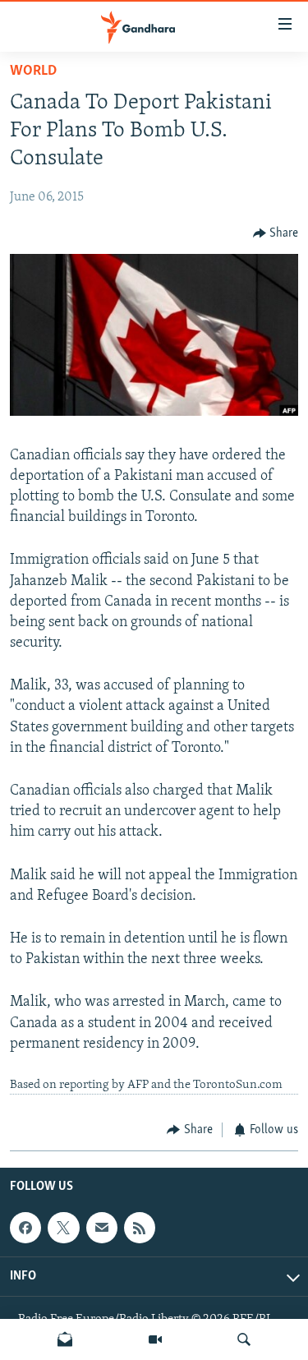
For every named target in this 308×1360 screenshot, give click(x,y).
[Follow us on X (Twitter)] (63, 1227)
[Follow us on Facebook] (25, 1227)
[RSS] (139, 1227)
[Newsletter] (64, 1339)
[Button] (276, 233)
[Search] (244, 1339)
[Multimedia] (155, 1339)
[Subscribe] (101, 1227)
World (33, 71)
